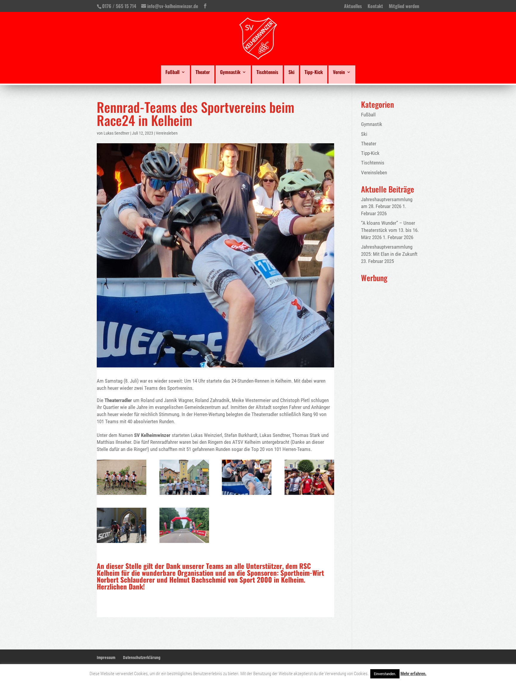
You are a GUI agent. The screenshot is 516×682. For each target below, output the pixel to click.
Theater (203, 73)
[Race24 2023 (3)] (121, 543)
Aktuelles (353, 7)
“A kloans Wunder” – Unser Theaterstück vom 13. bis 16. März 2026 (390, 230)
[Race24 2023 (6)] (121, 495)
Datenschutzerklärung (141, 657)
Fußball (172, 73)
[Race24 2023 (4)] (309, 495)
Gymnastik (230, 73)
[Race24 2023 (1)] (184, 495)
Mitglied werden (404, 7)
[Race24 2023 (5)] (246, 495)
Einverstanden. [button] (385, 674)
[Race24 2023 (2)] (184, 543)
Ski (291, 73)
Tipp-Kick (314, 73)
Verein (339, 73)
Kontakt (375, 7)
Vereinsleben (167, 133)
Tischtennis (267, 73)
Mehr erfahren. (413, 673)
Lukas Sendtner (116, 133)
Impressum (106, 657)
